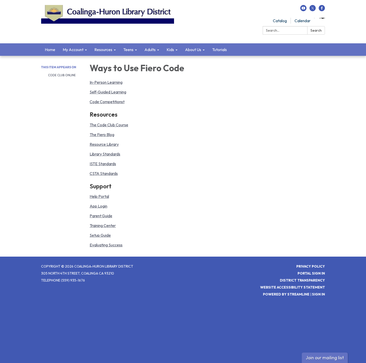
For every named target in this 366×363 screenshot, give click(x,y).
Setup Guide (100, 235)
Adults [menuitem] (150, 49)
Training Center (103, 225)
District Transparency (302, 280)
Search (316, 30)
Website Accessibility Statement (292, 287)
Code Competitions (106, 101)
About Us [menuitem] (193, 49)
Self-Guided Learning (108, 91)
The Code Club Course (109, 124)
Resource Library (104, 144)
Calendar (302, 20)
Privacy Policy (310, 266)
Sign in (318, 294)
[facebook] (322, 9)
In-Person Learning (106, 82)
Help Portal (99, 196)
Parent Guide (101, 215)
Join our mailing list (325, 358)
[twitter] (312, 9)
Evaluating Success (106, 244)
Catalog (280, 20)
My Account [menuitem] (73, 49)
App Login (98, 206)
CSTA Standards (104, 173)
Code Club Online (61, 75)
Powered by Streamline (286, 294)
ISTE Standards (103, 163)
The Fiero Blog (102, 134)
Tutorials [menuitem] (219, 49)
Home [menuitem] (50, 49)
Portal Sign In (311, 273)
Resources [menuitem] (103, 49)
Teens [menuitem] (128, 49)
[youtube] (303, 9)
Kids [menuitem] (170, 49)
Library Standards (105, 153)
